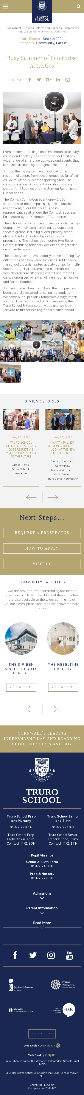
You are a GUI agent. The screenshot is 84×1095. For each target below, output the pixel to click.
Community (45, 43)
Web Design (31, 1045)
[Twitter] (33, 955)
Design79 (49, 1045)
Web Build (34, 1055)
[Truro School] (42, 6)
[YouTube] (69, 955)
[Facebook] (14, 955)
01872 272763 (63, 827)
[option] (21, 447)
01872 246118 (42, 866)
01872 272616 (21, 827)
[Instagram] (51, 955)
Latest (61, 43)
